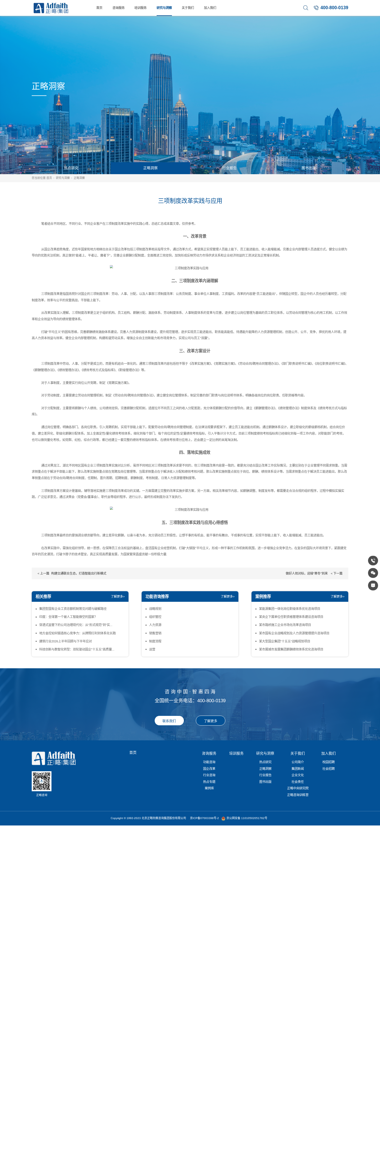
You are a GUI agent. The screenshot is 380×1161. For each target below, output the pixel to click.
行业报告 (229, 168)
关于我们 (188, 7)
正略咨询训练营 (298, 795)
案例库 (209, 788)
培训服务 (140, 7)
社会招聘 (328, 768)
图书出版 (309, 168)
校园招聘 (328, 762)
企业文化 (298, 775)
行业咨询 (209, 775)
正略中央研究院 (298, 788)
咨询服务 (118, 7)
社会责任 (298, 781)
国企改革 (209, 768)
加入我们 (210, 7)
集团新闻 (298, 768)
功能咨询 (209, 762)
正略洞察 (150, 168)
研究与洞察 (164, 7)
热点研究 (71, 168)
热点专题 (209, 781)
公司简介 (298, 762)
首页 (99, 7)
